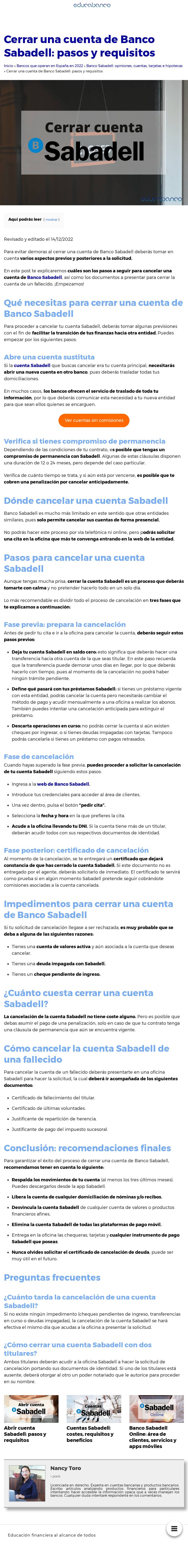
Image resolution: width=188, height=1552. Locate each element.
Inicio (8, 66)
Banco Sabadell (44, 277)
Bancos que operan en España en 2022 (50, 66)
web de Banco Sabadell (63, 784)
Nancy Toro (65, 1468)
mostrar (52, 219)
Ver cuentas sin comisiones (94, 420)
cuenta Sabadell (32, 365)
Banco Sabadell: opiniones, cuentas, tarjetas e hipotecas (134, 66)
